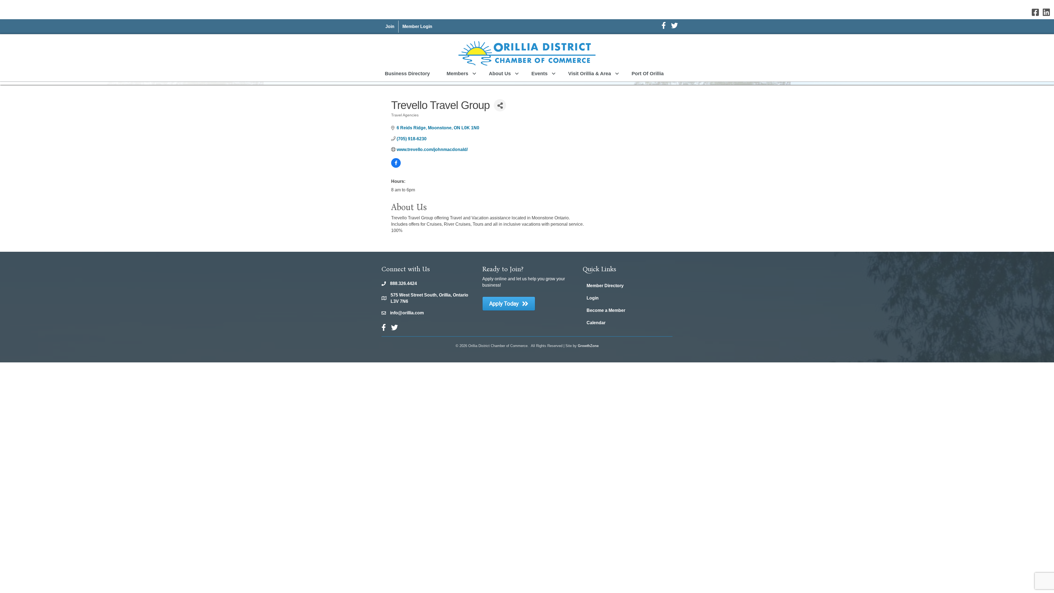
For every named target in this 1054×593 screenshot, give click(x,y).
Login (593, 298)
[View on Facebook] (396, 166)
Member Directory (605, 285)
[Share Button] (500, 105)
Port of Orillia (648, 73)
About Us (500, 73)
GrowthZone (588, 346)
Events (539, 73)
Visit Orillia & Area (589, 73)
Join (389, 26)
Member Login (417, 26)
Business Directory (407, 73)
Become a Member (606, 310)
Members (457, 73)
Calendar (596, 322)
